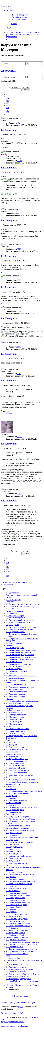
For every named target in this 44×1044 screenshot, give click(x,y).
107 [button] (7, 105)
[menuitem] (19, 15)
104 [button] (7, 99)
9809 (19, 280)
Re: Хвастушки (9, 130)
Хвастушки (8, 70)
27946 (19, 161)
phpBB (20, 1007)
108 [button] (7, 108)
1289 (19, 311)
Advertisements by (8, 1002)
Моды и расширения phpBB (12, 1022)
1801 (19, 249)
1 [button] (6, 94)
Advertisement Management (27, 1002)
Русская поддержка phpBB (12, 1013)
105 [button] (7, 101)
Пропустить (6, 6)
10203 (19, 437)
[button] (6, 85)
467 (18, 123)
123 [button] (7, 112)
